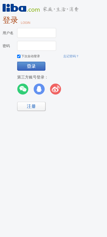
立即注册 (31, 106)
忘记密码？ (71, 56)
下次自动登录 (30, 56)
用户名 (8, 33)
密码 (6, 46)
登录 (31, 66)
